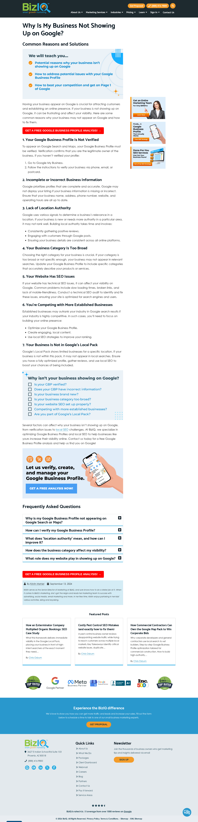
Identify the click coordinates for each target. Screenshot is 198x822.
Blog (81, 776)
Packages (84, 758)
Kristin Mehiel (37, 584)
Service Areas (85, 795)
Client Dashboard (88, 762)
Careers (83, 771)
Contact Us (168, 12)
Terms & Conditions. (110, 819)
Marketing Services (95, 12)
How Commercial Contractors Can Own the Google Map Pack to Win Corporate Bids (151, 629)
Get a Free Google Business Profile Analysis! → (63, 130)
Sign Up (123, 759)
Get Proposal (98, 724)
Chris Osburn (35, 657)
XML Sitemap (136, 819)
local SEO (62, 429)
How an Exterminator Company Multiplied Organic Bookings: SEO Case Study (46, 629)
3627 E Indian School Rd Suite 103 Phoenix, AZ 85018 (45, 753)
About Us (75, 12)
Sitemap (124, 819)
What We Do (85, 753)
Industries (116, 12)
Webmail (83, 767)
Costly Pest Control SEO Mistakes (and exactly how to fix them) (98, 627)
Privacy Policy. (93, 819)
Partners (83, 781)
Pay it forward (86, 790)
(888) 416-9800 (159, 5)
